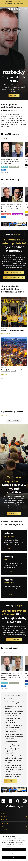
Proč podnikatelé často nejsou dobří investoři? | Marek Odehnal (13, 720)
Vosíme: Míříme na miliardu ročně (12, 330)
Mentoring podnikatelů (13, 272)
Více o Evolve (8, 571)
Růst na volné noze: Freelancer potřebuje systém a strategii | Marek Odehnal (14, 744)
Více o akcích (13, 513)
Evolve (6, 559)
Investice (4, 166)
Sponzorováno (14, 166)
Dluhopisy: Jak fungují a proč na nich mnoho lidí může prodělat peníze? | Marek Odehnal (11, 676)
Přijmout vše (14, 849)
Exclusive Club (9, 536)
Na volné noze (6, 214)
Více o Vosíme (5, 333)
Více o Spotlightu (13, 639)
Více (4, 138)
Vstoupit (13, 96)
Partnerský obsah (9, 648)
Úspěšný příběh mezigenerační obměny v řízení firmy (11, 371)
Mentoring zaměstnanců (13, 277)
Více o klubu (7, 548)
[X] (10, 801)
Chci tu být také (8, 226)
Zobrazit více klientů (13, 420)
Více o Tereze (5, 415)
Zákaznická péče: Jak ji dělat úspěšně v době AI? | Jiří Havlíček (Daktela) (14, 713)
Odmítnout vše (14, 857)
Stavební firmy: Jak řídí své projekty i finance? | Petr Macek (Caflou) (13, 751)
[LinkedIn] (3, 801)
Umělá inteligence (17, 214)
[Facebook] (17, 801)
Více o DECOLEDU (6, 374)
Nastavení (14, 853)
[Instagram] (25, 801)
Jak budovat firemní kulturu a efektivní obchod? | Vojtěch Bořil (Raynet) (14, 737)
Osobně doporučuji (10, 179)
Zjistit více (8, 846)
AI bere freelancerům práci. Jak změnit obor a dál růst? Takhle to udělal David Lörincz (11, 208)
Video (3, 169)
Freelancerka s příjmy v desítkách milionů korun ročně (12, 412)
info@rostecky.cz (14, 806)
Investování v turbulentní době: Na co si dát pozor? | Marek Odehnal (11, 161)
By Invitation (9, 583)
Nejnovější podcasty (11, 134)
